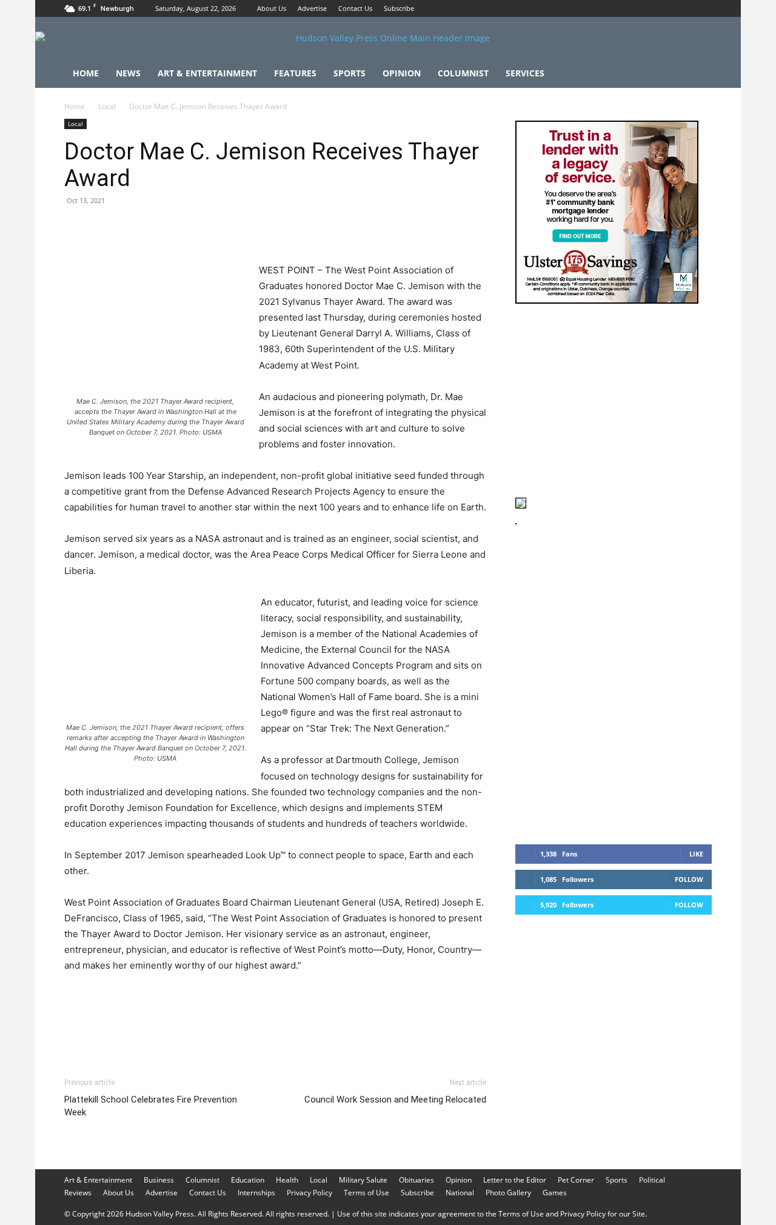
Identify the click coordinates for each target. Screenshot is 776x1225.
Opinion (402, 73)
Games (555, 1192)
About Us (271, 8)
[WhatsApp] (160, 228)
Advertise (312, 8)
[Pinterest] (132, 228)
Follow (689, 879)
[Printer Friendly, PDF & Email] (427, 999)
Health (287, 1180)
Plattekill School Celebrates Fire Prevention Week (150, 1106)
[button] (697, 74)
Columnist (463, 73)
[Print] (216, 228)
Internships (256, 1192)
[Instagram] (683, 8)
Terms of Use (366, 1192)
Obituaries (416, 1180)
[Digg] (271, 228)
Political (652, 1180)
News (128, 73)
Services (525, 73)
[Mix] (244, 228)
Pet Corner (576, 1180)
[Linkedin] (188, 228)
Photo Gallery (508, 1192)
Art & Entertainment (207, 73)
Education (247, 1180)
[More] (300, 228)
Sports (349, 73)
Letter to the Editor (514, 1180)
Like (696, 853)
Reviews (78, 1192)
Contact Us (355, 8)
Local (107, 106)
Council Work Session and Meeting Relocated (395, 1099)
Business (159, 1180)
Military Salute (363, 1180)
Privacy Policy (309, 1192)
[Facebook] (663, 8)
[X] (703, 8)
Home (86, 73)
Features (295, 73)
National (460, 1192)
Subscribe (399, 8)
